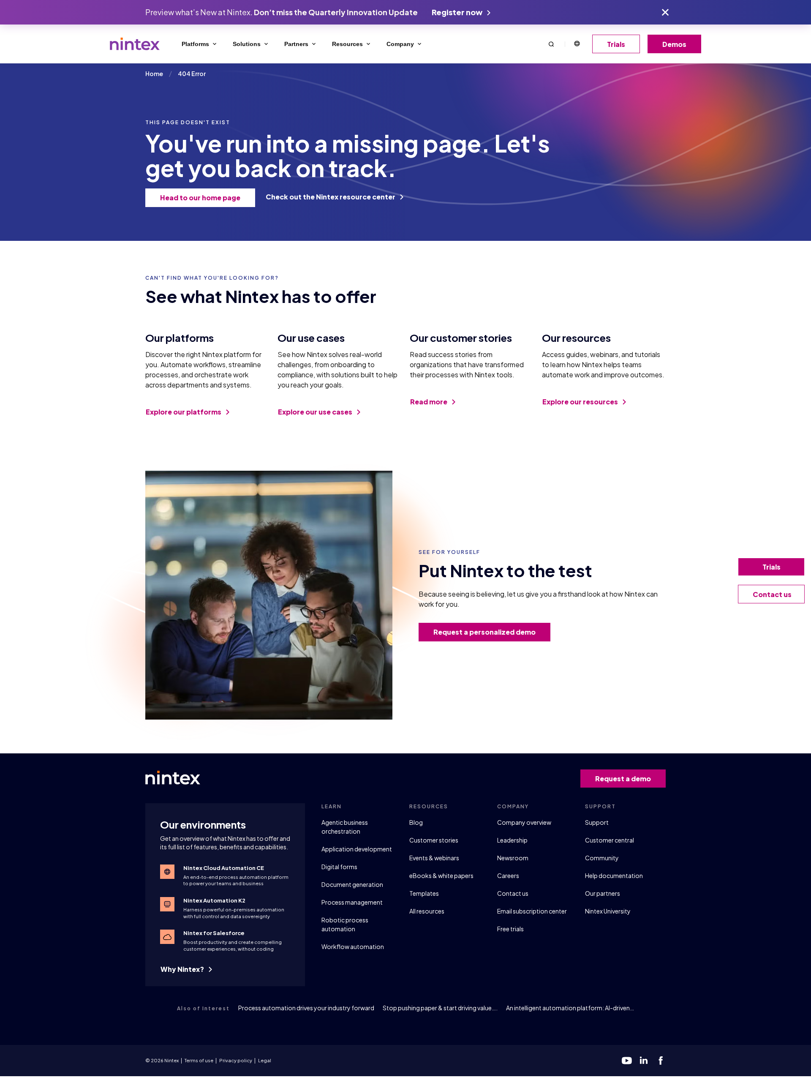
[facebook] (661, 1060)
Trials (616, 44)
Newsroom (512, 858)
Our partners (602, 893)
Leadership (512, 840)
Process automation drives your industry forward (306, 1008)
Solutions (247, 44)
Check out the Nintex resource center (331, 196)
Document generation (352, 884)
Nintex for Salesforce (214, 933)
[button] (551, 44)
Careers (508, 875)
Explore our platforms (184, 411)
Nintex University (608, 911)
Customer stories (433, 840)
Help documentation (614, 875)
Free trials (510, 929)
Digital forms (339, 866)
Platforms (195, 44)
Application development (356, 849)
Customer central (609, 840)
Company (400, 44)
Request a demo (623, 778)
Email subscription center (532, 911)
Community (602, 858)
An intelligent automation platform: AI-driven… (570, 1008)
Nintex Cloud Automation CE (223, 868)
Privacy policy (235, 1060)
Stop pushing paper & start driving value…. (440, 1008)
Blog (416, 822)
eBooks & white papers (441, 875)
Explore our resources (580, 401)
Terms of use (199, 1060)
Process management (352, 902)
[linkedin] (644, 1060)
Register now (458, 12)
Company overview (524, 822)
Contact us (512, 893)
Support (597, 822)
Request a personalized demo (484, 631)
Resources (347, 44)
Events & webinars (434, 858)
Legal (264, 1060)
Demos (674, 44)
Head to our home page (200, 197)
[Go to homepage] (135, 44)
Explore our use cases (316, 411)
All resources (426, 911)
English (576, 44)
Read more (429, 401)
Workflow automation (352, 946)
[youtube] (627, 1060)
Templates (424, 893)
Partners (296, 44)
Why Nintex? (183, 969)
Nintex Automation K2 (214, 900)
